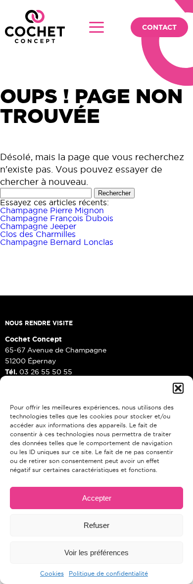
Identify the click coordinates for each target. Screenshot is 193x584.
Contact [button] (159, 27)
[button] (178, 388)
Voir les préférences (96, 552)
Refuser (96, 525)
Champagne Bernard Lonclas (56, 242)
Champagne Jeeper (38, 226)
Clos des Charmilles (38, 234)
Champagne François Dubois (56, 218)
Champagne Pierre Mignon (52, 210)
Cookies (52, 573)
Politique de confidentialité (108, 573)
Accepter (96, 498)
